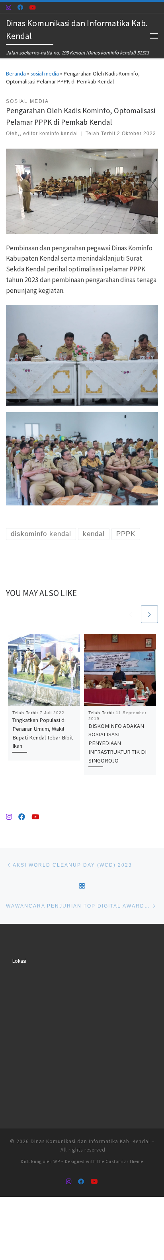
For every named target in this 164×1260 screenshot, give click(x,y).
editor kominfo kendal (50, 133)
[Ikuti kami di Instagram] (8, 7)
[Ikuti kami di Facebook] (20, 7)
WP (56, 1161)
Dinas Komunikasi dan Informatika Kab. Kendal (90, 1141)
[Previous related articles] (130, 614)
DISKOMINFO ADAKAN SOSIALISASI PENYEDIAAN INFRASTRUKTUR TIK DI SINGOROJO (117, 743)
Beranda (16, 73)
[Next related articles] (149, 614)
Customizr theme (124, 1161)
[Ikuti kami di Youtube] (32, 7)
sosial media (45, 73)
